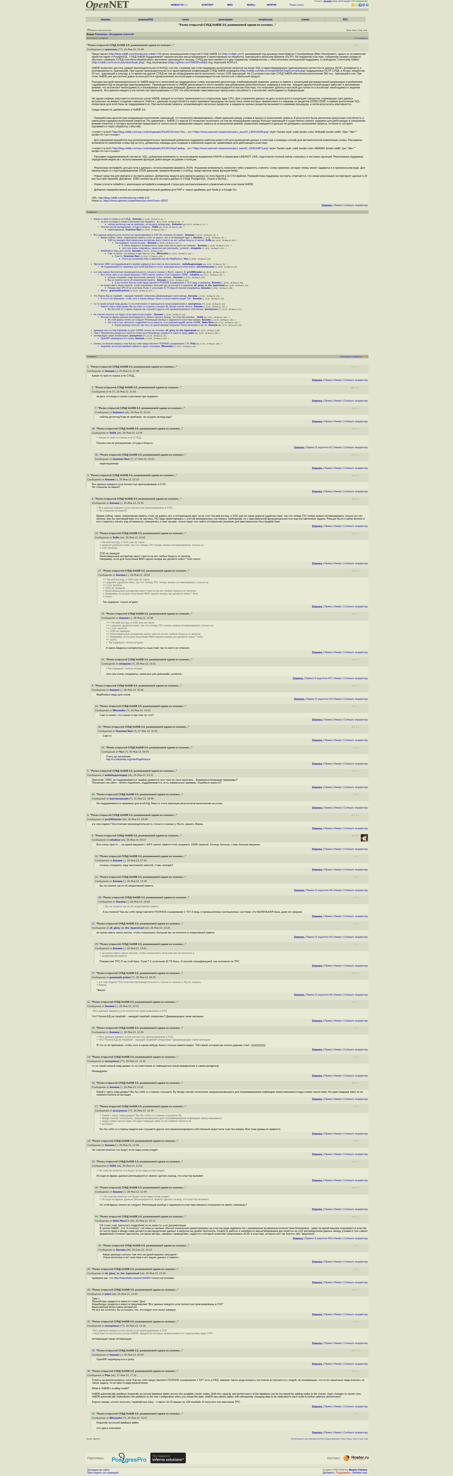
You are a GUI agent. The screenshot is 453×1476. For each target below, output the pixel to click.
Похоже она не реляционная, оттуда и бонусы (126, 227)
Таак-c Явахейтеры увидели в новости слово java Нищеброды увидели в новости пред (140, 333)
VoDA (155, 227)
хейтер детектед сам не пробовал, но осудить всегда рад (139, 224)
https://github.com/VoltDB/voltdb (187, 62)
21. (94, 923)
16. (89, 1141)
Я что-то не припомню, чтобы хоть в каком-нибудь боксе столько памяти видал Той (146, 298)
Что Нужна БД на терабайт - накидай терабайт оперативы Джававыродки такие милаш (140, 296)
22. (97, 877)
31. (89, 1321)
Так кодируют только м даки (130, 242)
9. (93, 835)
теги (300, 4)
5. (88, 771)
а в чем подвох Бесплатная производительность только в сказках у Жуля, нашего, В (140, 272)
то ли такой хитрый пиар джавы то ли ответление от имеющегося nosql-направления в (140, 303)
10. (97, 856)
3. (88, 475)
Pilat (193, 343)
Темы (343, 1439)
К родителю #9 (324, 890)
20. (89, 1269)
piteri (191, 333)
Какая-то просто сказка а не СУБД (112, 219)
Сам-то (118, 256)
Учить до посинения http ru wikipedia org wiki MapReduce (152, 258)
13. (89, 1057)
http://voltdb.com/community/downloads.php (118, 62)
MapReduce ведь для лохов (116, 250)
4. (93, 498)
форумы (106, 19)
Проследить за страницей (103, 1472)
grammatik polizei (119, 290)
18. (94, 428)
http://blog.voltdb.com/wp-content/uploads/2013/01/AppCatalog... (150, 148)
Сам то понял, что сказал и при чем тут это (131, 253)
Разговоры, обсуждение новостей (114, 34)
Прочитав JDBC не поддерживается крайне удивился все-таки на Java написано (137, 264)
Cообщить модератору (356, 205)
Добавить (328, 1472)
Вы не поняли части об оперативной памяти (132, 280)
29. (97, 944)
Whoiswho (162, 253)
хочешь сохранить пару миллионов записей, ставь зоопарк (140, 277)
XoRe (208, 240)
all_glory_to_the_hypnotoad (209, 285)
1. (88, 366)
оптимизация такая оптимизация (111, 335)
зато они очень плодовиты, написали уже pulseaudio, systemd (155, 248)
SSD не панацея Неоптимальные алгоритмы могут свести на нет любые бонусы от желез (156, 240)
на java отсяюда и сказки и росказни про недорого (128, 221)
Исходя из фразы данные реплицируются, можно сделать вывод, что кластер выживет (148, 317)
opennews (111, 49)
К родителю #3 (324, 699)
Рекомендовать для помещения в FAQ (307, 1439)
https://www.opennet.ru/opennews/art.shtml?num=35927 (135, 200)
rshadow (194, 274)
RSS (345, 19)
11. (89, 1002)
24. (97, 706)
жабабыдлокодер (192, 264)
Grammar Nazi (133, 229)
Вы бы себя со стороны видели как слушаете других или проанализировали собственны (155, 309)
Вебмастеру (359, 1472)
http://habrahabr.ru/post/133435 (132, 1278)
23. (97, 533)
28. (100, 897)
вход (335, 1)
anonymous (194, 303)
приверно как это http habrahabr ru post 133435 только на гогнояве (129, 330)
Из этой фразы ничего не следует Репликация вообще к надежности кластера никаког (154, 319)
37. (94, 973)
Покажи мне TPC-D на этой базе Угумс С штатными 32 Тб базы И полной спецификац (154, 288)
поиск (185, 19)
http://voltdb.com (232, 54)
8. (93, 685)
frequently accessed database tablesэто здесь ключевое (130, 346)
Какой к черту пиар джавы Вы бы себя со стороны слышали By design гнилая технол (146, 306)
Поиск (292, 4)
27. (100, 570)
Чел (186, 258)
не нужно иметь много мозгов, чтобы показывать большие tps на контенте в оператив (147, 285)
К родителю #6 (324, 937)
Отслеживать (361, 38)
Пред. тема (352, 1439)
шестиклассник (205, 266)
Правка (338, 205)
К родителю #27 (323, 678)
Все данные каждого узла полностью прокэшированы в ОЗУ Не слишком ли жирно (139, 235)
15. (94, 1083)
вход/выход (265, 19)
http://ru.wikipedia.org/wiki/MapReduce (128, 759)
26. (89, 1289)
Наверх (338, 380)
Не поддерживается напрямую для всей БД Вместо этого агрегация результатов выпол (148, 266)
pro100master (194, 272)
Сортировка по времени (351, 357)
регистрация (344, 1)
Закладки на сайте (98, 1469)
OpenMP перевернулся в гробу (117, 338)
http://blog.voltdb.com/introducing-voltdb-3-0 (135, 54)
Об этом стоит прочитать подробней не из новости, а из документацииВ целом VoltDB (154, 322)
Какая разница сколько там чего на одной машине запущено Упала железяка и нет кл (161, 325)
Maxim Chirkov (358, 1469)
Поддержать (343, 1472)
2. (93, 387)
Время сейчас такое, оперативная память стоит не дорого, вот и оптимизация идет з (146, 237)
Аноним (137, 219)
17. (97, 1106)
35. (97, 454)
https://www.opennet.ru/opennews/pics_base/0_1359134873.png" (231, 148)
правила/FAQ (145, 19)
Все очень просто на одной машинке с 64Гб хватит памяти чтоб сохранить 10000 (144, 274)
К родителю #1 (324, 447)
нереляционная (116, 229)
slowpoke (196, 248)
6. (88, 815)
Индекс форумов (332, 1439)
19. (94, 1161)
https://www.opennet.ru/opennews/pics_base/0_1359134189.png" (231, 131)
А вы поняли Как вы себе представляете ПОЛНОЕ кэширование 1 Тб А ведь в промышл (162, 282)
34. (100, 727)
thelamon (177, 224)
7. (96, 408)
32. (94, 1350)
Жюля (104, 290)
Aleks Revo (208, 322)
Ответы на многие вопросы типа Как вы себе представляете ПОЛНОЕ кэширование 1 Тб (141, 343)
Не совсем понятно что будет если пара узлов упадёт (123, 314)
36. (89, 1371)
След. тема (363, 1439)
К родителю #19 (323, 1238)
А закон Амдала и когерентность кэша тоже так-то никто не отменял (159, 245)
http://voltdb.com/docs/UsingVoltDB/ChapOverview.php (273, 70)
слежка (305, 19)
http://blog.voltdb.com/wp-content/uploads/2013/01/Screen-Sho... (150, 131)
